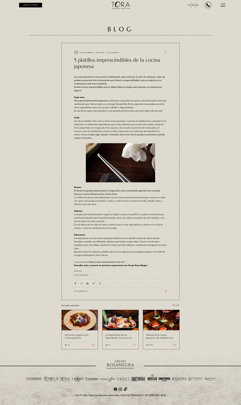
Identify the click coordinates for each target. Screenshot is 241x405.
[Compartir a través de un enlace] (94, 283)
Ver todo (176, 305)
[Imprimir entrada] (100, 283)
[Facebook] (115, 389)
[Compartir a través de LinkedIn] (87, 283)
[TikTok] (125, 389)
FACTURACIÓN (151, 395)
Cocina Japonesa (81, 275)
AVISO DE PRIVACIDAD (131, 395)
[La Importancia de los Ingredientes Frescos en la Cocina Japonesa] (120, 320)
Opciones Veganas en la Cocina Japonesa (76, 336)
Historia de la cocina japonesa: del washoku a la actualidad (159, 336)
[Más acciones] (165, 52)
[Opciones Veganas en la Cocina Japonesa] (80, 320)
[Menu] (223, 5)
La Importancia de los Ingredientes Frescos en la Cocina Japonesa (118, 336)
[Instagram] (120, 389)
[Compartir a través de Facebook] (75, 283)
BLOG (163, 395)
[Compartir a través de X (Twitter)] (81, 283)
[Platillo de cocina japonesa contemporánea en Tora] (161, 320)
